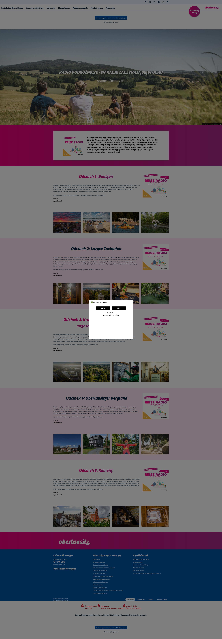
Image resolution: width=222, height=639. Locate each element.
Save (119, 308)
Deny (103, 308)
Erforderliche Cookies (100, 302)
